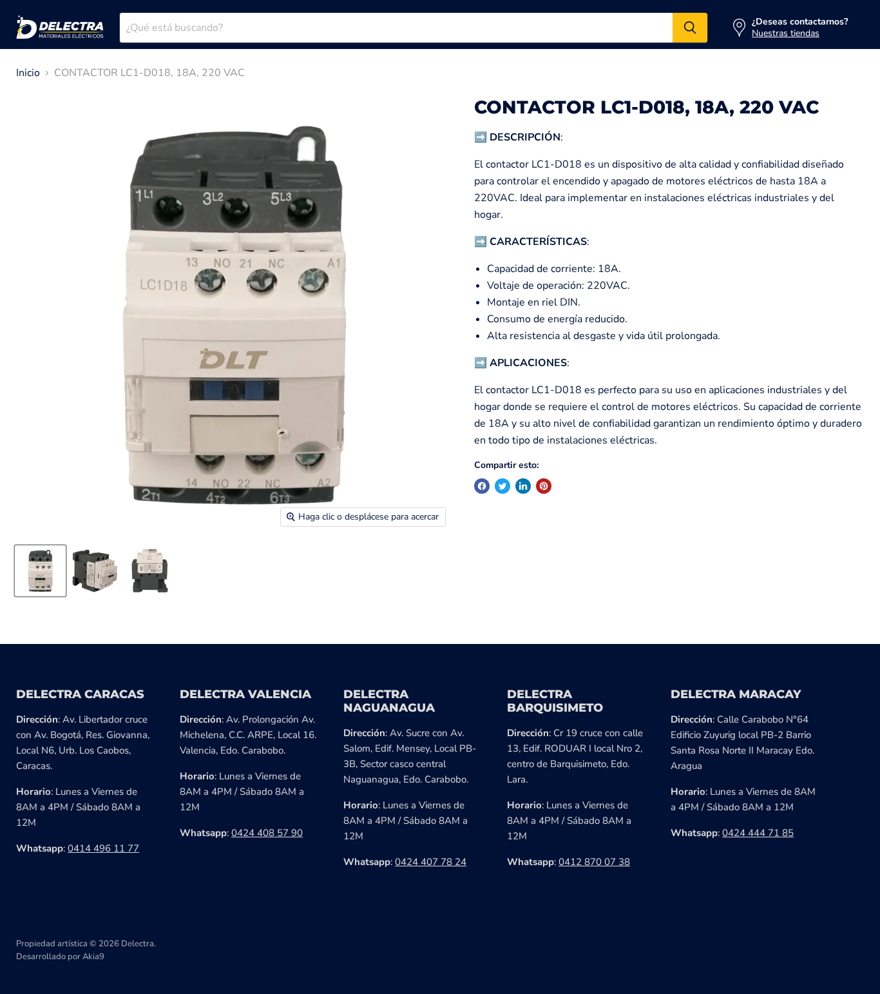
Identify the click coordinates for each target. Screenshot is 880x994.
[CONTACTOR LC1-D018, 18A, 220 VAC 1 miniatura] (40, 570)
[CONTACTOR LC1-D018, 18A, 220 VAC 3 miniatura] (149, 570)
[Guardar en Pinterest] (543, 486)
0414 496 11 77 (103, 848)
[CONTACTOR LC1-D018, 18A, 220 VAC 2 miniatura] (95, 570)
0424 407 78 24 (430, 861)
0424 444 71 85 (758, 832)
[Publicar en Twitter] (502, 486)
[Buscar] (690, 28)
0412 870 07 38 (594, 861)
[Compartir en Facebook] (482, 486)
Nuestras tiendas (785, 33)
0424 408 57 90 (267, 832)
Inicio (28, 73)
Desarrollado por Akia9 (60, 956)
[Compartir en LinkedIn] (523, 486)
